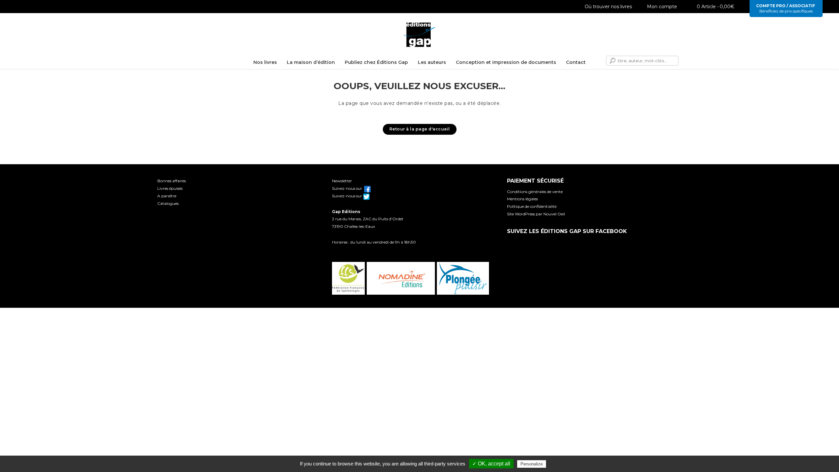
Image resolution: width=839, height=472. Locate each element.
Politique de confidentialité (531, 206)
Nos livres (265, 62)
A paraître (166, 195)
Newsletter (342, 180)
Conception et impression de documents (506, 62)
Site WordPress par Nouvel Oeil (536, 213)
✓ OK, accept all (491, 463)
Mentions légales (522, 198)
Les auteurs (432, 62)
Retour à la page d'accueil (419, 129)
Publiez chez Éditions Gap (376, 62)
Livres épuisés (170, 188)
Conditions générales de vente (535, 191)
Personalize (531, 464)
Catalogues (168, 203)
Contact (576, 62)
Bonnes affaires (171, 180)
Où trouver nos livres (608, 7)
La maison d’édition (311, 62)
